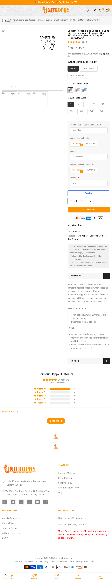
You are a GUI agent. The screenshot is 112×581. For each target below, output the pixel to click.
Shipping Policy (65, 483)
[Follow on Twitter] (13, 502)
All (79, 236)
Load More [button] (56, 420)
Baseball (94, 236)
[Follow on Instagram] (21, 502)
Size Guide (81, 98)
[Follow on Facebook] (4, 502)
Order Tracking (65, 478)
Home (4, 20)
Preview (88, 193)
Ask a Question (75, 225)
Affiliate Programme (11, 533)
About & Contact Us (11, 518)
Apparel (76, 231)
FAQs (60, 493)
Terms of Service (10, 528)
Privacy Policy (8, 523)
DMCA (5, 538)
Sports (75, 239)
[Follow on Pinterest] (29, 502)
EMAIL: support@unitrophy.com (72, 518)
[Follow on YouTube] (37, 502)
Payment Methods (66, 473)
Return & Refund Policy (68, 488)
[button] (74, 42)
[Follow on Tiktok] (45, 502)
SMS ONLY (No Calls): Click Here (72, 524)
